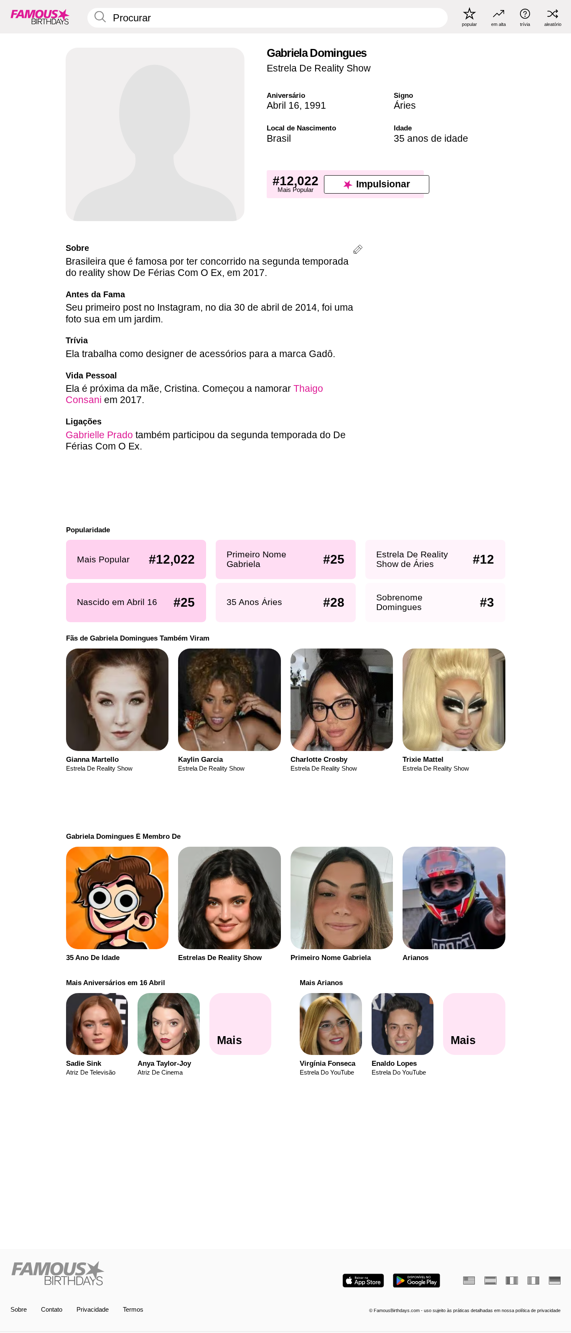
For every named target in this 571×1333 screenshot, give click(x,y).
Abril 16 (283, 105)
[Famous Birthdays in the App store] (363, 1280)
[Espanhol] (490, 1280)
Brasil (279, 138)
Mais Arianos (321, 982)
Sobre (18, 1309)
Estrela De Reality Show (319, 68)
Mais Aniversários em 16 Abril (115, 982)
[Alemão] (555, 1280)
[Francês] (511, 1280)
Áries (405, 105)
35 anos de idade (431, 138)
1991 (315, 105)
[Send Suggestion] (358, 250)
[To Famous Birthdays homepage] (40, 16)
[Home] (145, 1274)
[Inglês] (469, 1280)
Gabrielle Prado (99, 434)
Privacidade (92, 1309)
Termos (133, 1309)
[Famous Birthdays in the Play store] (416, 1280)
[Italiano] (533, 1280)
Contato (51, 1309)
